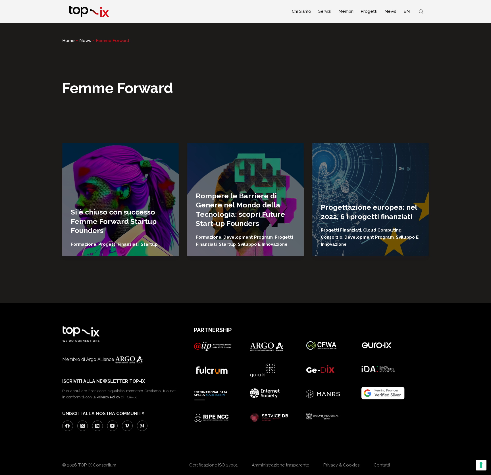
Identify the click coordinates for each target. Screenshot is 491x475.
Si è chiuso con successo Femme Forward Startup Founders (114, 221)
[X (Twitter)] (82, 426)
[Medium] (142, 426)
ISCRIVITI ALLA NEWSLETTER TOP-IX (103, 381)
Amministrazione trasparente (280, 465)
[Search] (421, 11)
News (390, 11)
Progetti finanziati (118, 244)
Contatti (382, 465)
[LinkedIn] (97, 426)
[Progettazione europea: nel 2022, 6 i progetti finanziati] (370, 199)
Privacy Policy (108, 397)
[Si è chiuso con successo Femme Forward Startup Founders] (120, 199)
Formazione (83, 244)
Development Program (248, 237)
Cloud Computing (382, 230)
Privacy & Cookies (341, 465)
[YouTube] (112, 426)
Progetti (369, 11)
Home (68, 40)
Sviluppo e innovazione (263, 244)
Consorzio (331, 237)
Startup (149, 244)
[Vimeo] (127, 426)
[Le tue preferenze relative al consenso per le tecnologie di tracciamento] (481, 465)
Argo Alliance (100, 359)
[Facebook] (67, 426)
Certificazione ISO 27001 (213, 465)
